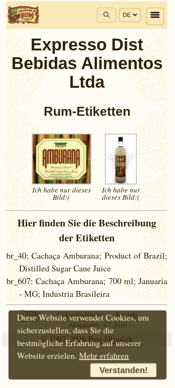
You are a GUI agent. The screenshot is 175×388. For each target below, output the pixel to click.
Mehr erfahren (104, 355)
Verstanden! (123, 370)
